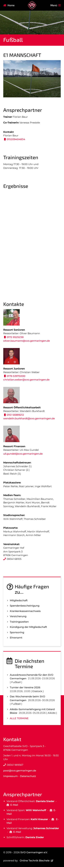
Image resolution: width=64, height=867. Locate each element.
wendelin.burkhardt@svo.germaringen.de (29, 418)
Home (11, 5)
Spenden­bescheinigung (24, 605)
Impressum (10, 776)
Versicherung (18, 616)
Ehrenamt (16, 637)
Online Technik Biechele (35, 860)
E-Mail (14, 804)
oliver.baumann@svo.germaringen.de (26, 340)
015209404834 (16, 139)
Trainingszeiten (19, 621)
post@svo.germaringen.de (19, 770)
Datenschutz (28, 776)
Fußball (13, 39)
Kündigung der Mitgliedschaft (28, 626)
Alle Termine (19, 718)
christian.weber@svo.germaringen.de (26, 379)
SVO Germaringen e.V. (34, 852)
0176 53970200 (16, 376)
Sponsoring (17, 632)
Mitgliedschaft (19, 600)
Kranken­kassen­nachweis (25, 611)
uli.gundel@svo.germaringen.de (23, 453)
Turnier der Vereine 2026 (25, 687)
